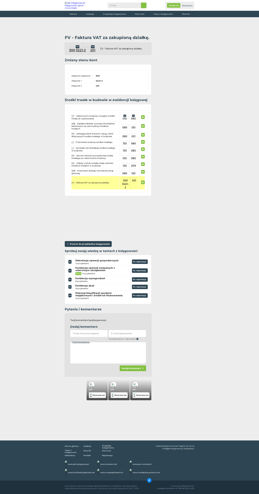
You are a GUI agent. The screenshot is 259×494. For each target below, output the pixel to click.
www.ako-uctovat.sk (142, 464)
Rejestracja (187, 5)
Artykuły (90, 14)
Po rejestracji (140, 261)
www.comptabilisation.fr (111, 473)
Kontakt (87, 455)
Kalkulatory (70, 455)
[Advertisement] (108, 26)
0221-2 (81, 50)
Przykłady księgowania (114, 14)
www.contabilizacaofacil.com (146, 473)
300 (72, 50)
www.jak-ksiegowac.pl (78, 464)
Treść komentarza (80, 342)
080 (133, 118)
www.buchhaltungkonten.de (81, 473)
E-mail (121, 333)
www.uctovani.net (108, 464)
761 (125, 143)
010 (125, 118)
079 (133, 165)
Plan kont (139, 14)
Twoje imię (86, 333)
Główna (73, 14)
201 (92, 50)
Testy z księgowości (163, 14)
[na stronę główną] (79, 5)
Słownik (186, 14)
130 (133, 127)
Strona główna (72, 446)
